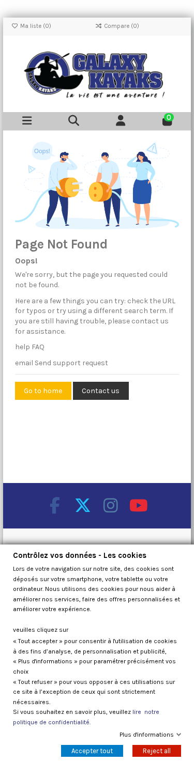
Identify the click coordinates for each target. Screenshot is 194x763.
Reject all (157, 751)
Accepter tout (92, 751)
